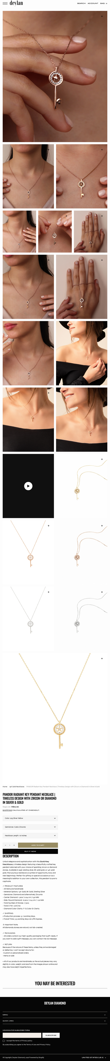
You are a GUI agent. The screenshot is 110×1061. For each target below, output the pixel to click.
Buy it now (30, 851)
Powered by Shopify (36, 1057)
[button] (6, 3)
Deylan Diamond (18, 1057)
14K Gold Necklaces (16, 787)
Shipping (7, 810)
